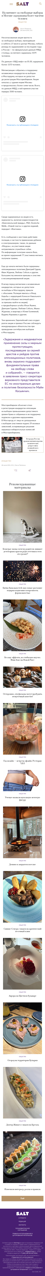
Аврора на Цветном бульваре (22, 996)
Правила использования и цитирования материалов (22, 1234)
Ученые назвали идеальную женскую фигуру (22, 798)
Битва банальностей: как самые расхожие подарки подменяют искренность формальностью (22, 590)
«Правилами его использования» (22, 1257)
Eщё (22, 1198)
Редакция (22, 1221)
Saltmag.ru (17, 1243)
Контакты (22, 1225)
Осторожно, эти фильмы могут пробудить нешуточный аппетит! (22, 695)
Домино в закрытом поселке (22, 864)
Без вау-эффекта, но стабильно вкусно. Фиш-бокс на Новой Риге (22, 658)
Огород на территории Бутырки (23, 1060)
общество (7, 461)
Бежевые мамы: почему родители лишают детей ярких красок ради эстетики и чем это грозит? (22, 551)
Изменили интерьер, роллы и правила (22, 1189)
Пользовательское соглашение (22, 1229)
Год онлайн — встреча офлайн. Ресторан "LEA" (22, 762)
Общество (22, 22)
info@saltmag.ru (30, 1251)
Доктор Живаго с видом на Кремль (22, 1125)
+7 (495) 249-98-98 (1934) (28, 1253)
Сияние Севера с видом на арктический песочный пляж (22, 930)
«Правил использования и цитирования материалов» (26, 1268)
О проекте (22, 1218)
